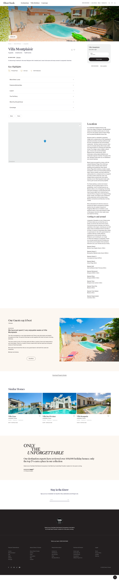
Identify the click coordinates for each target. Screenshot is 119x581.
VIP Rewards (54, 553)
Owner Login (76, 551)
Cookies (97, 554)
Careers (31, 559)
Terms (18, 116)
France (9, 44)
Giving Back (32, 556)
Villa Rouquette (82, 416)
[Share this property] (72, 49)
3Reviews (18, 57)
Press (31, 554)
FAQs (53, 556)
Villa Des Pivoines (49, 416)
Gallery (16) (12, 37)
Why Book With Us (56, 558)
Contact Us (104, 3)
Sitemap (97, 556)
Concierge (44, 3)
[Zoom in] (80, 124)
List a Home (94, 3)
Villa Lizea (12, 416)
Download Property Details (59, 375)
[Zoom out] (80, 126)
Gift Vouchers (55, 554)
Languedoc (26, 44)
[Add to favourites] (74, 49)
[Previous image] (11, 403)
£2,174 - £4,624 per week (13, 422)
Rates (11, 116)
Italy (9, 554)
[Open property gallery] (59, 20)
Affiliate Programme (77, 558)
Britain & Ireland (11, 553)
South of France (17, 44)
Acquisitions (76, 556)
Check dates (99, 59)
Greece (10, 558)
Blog (31, 558)
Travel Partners (76, 554)
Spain (9, 556)
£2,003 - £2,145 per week (81, 422)
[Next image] (40, 403)
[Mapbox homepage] (12, 161)
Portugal (10, 559)
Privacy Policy (98, 553)
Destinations (25, 3)
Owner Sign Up (76, 553)
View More (31, 358)
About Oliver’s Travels (34, 551)
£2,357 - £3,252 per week (47, 422)
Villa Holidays (35, 3)
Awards (31, 553)
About (99, 3)
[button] (115, 577)
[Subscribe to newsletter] (68, 499)
